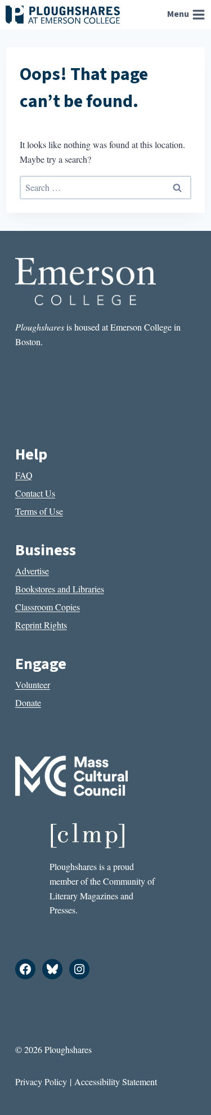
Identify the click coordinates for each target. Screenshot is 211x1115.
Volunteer (32, 684)
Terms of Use (39, 511)
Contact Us (35, 493)
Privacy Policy (41, 1081)
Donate (28, 702)
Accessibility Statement (115, 1081)
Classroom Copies (47, 607)
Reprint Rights (41, 625)
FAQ (24, 475)
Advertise (32, 571)
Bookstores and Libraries (59, 589)
